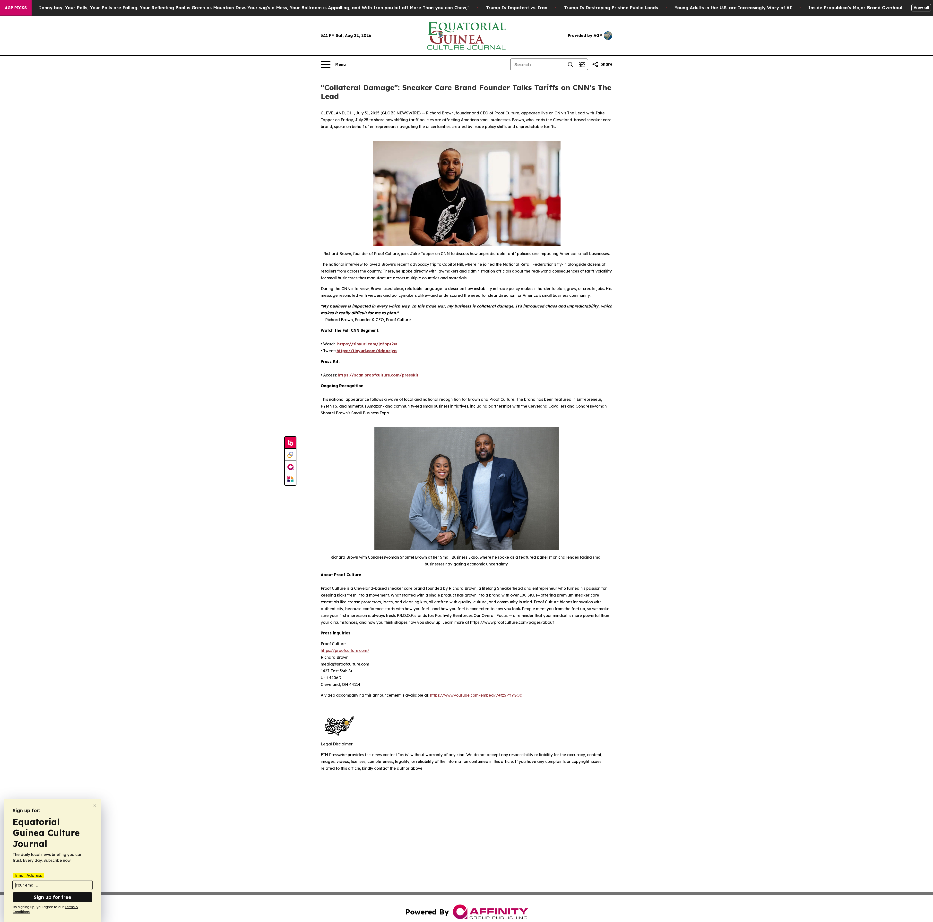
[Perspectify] (290, 455)
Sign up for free (52, 897)
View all (921, 7)
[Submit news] (290, 443)
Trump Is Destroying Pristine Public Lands (611, 7)
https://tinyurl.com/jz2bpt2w (367, 343)
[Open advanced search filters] (582, 64)
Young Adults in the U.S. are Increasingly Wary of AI (733, 7)
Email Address (28, 875)
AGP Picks (16, 7)
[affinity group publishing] (290, 467)
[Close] (95, 805)
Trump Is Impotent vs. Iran (516, 7)
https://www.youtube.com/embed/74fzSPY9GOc (476, 695)
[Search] (570, 64)
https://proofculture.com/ (345, 650)
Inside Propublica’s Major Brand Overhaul (855, 7)
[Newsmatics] (290, 479)
